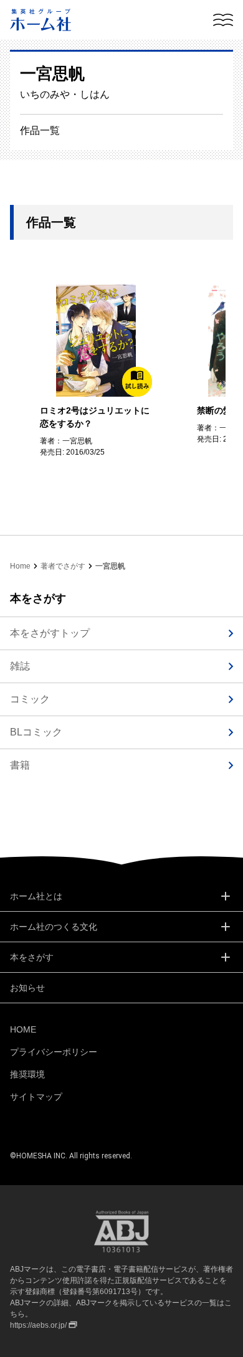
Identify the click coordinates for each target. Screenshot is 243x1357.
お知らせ (27, 988)
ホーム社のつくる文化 (53, 927)
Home (20, 566)
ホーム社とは (36, 896)
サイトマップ (36, 1097)
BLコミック (36, 732)
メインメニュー (223, 20)
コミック (30, 699)
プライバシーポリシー (53, 1052)
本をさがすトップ (50, 633)
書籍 (20, 765)
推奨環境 (27, 1074)
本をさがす (32, 957)
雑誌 (20, 666)
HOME (23, 1029)
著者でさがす (62, 566)
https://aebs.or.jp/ (38, 1325)
